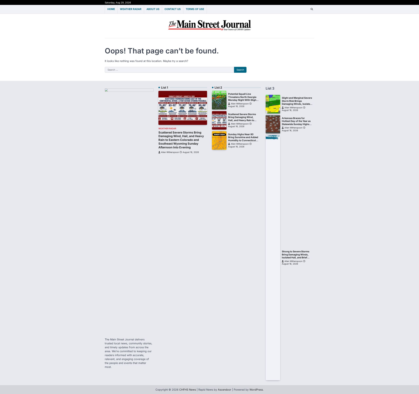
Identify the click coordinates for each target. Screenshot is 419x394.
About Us (152, 9)
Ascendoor (224, 389)
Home (111, 9)
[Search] (311, 9)
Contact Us (172, 9)
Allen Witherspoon (170, 152)
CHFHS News (187, 389)
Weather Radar (130, 9)
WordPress (256, 389)
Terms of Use (195, 9)
